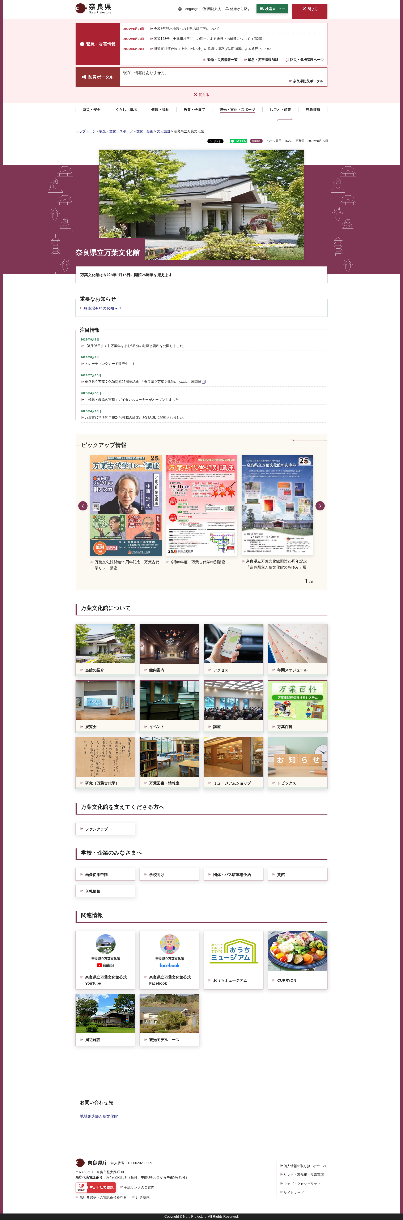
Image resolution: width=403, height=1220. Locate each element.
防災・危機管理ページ (307, 59)
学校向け (156, 875)
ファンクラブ (96, 829)
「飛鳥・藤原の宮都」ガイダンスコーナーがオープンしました (132, 399)
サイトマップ (294, 1192)
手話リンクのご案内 (139, 1187)
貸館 (281, 875)
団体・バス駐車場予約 (232, 875)
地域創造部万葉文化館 (101, 1116)
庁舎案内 (143, 1197)
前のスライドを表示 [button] (83, 505)
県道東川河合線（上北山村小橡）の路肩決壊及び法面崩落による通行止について (214, 49)
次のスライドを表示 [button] (320, 505)
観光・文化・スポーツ (116, 131)
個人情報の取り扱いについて (305, 1166)
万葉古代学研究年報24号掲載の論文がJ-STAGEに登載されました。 (136, 417)
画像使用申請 (96, 875)
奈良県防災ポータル (308, 81)
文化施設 (163, 131)
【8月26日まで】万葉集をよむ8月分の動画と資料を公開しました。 (135, 346)
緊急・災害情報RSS (263, 59)
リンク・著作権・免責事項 (304, 1175)
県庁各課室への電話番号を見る (103, 1197)
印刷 (257, 141)
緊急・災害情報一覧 (222, 59)
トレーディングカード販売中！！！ (112, 363)
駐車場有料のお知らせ (103, 308)
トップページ (86, 131)
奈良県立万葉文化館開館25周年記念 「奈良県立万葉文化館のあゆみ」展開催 (143, 382)
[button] (188, 9)
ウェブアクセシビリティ (302, 1184)
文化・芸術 (144, 131)
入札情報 (92, 891)
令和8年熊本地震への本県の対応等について (187, 28)
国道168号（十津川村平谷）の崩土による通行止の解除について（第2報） (210, 38)
